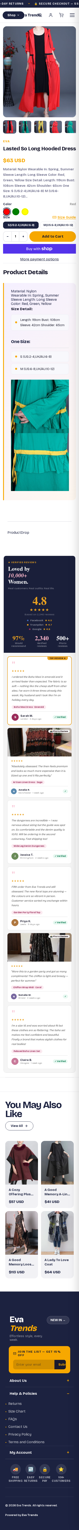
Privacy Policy (19, 1434)
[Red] (6, 211)
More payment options (39, 259)
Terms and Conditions (26, 1442)
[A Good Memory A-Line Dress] (57, 1163)
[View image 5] (71, 126)
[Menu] (72, 15)
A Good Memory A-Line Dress (57, 1192)
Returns (15, 1404)
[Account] (50, 15)
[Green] (15, 211)
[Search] (40, 15)
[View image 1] (9, 126)
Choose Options (24, 1177)
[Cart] (61, 15)
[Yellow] (25, 211)
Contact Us (17, 1427)
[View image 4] (55, 126)
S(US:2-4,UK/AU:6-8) (21, 225)
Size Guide (66, 217)
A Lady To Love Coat (57, 1262)
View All (17, 1126)
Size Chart (16, 1411)
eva (6, 141)
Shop (11, 15)
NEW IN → (58, 1320)
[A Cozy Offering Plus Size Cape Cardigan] (21, 1163)
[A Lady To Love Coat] (57, 1233)
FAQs (12, 1419)
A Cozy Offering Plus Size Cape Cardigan (20, 1192)
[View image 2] (25, 126)
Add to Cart (52, 236)
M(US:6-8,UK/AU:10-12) (58, 225)
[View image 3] (40, 126)
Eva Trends (30, 1515)
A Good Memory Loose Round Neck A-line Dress (21, 1262)
